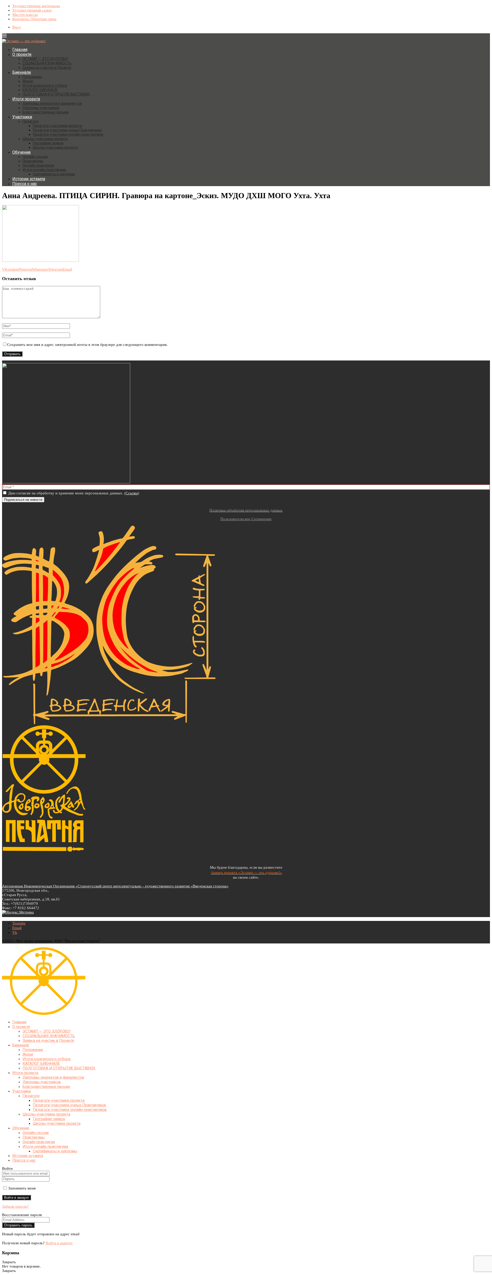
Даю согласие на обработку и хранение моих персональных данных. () (73, 493)
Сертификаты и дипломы (54, 174)
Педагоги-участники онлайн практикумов (68, 134)
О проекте (22, 54)
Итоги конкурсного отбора (45, 85)
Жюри (28, 81)
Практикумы (33, 161)
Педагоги (30, 121)
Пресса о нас (24, 183)
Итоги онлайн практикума (44, 170)
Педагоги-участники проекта (57, 126)
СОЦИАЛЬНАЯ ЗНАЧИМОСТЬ (47, 63)
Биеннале (21, 72)
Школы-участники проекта (45, 139)
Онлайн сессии (35, 157)
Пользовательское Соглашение (246, 519)
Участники (22, 116)
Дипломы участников (41, 108)
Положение (32, 77)
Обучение (21, 152)
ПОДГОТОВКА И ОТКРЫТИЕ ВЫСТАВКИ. (56, 94)
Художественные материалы (36, 6)
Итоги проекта (26, 99)
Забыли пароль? (15, 1206)
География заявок (48, 143)
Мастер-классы (25, 15)
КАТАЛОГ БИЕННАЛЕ (40, 90)
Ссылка (132, 493)
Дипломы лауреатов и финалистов (52, 103)
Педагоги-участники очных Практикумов (67, 130)
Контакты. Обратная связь (34, 19)
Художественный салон (32, 10)
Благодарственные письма (46, 112)
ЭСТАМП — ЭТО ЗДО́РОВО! (45, 59)
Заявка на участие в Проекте (47, 68)
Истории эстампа (28, 178)
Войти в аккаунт (59, 1243)
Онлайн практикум (38, 165)
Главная (19, 49)
